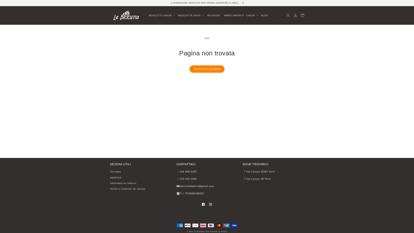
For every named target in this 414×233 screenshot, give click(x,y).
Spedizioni (115, 177)
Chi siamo (115, 171)
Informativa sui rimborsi (123, 183)
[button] (161, 15)
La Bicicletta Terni (201, 231)
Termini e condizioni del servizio (128, 189)
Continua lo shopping (207, 68)
